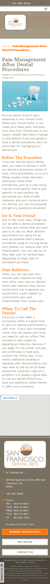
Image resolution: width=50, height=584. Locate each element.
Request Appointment (25, 531)
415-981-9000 (21, 3)
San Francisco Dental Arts (33, 560)
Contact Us (25, 552)
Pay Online (25, 541)
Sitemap (31, 562)
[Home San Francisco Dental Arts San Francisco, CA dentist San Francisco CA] (25, 454)
